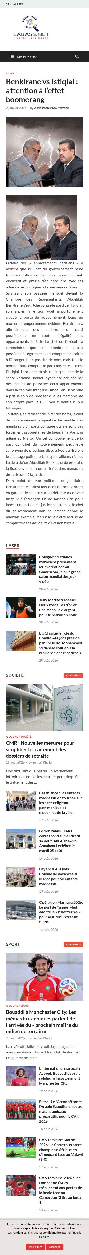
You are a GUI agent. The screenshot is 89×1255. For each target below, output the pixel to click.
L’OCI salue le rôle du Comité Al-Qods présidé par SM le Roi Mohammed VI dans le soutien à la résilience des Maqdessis (60, 643)
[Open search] (77, 56)
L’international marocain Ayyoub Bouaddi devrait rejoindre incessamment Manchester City (59, 1075)
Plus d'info (35, 1247)
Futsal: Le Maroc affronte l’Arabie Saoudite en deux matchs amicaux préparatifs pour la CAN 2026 (60, 1111)
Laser (10, 73)
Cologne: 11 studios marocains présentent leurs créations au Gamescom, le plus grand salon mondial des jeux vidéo (60, 569)
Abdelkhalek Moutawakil (51, 108)
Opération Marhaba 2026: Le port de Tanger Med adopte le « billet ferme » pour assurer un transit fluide (61, 912)
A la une (12, 736)
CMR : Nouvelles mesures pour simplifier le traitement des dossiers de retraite (40, 749)
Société (26, 736)
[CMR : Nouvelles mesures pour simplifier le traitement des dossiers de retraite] (44, 686)
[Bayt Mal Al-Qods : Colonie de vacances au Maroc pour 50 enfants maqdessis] (21, 869)
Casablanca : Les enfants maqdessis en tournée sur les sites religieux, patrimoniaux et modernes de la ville (60, 803)
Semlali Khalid (42, 762)
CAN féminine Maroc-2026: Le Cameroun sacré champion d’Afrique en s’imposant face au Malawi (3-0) (61, 1149)
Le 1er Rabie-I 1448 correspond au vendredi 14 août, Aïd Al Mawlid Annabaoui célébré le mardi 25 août (59, 841)
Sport (25, 1005)
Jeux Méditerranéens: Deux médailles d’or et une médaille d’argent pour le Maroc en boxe (58, 607)
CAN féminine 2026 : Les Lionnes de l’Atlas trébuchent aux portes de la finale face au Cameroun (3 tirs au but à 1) (60, 1189)
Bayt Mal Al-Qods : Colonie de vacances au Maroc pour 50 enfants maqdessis (58, 876)
